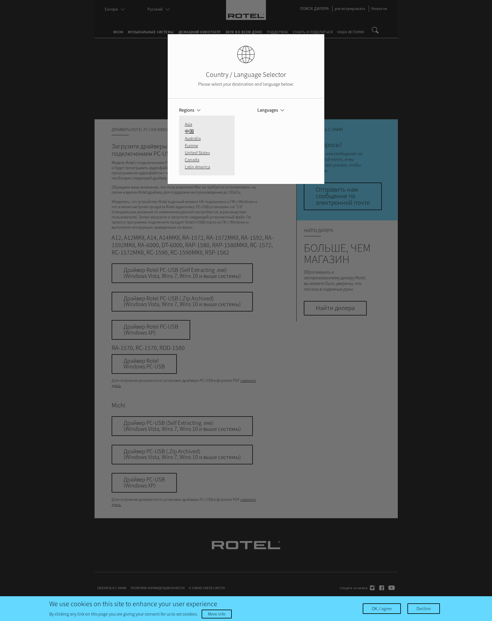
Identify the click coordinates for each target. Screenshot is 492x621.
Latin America (197, 167)
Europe (191, 145)
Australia (193, 138)
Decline (424, 608)
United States (197, 152)
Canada (192, 160)
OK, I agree (382, 608)
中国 (189, 131)
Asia (188, 124)
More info (217, 614)
